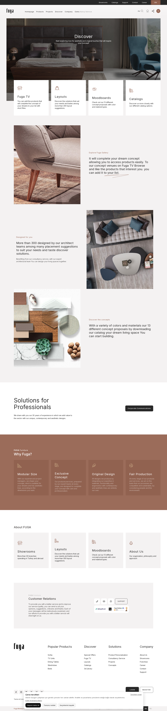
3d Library (88, 669)
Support (125, 2)
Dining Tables (53, 662)
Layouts (87, 662)
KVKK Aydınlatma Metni (33, 701)
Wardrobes (52, 665)
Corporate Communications (139, 408)
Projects (49, 12)
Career (144, 2)
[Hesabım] (147, 11)
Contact (135, 2)
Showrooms (103, 2)
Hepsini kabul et (33, 705)
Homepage (29, 12)
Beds (50, 669)
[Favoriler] (158, 11)
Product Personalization (118, 655)
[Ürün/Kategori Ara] (142, 11)
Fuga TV (87, 658)
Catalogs (115, 2)
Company (69, 12)
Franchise (144, 662)
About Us (143, 655)
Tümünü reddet (49, 705)
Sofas (50, 655)
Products (40, 12)
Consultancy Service (83, 12)
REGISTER (146, 690)
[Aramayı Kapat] (135, 11)
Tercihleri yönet (136, 694)
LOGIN (132, 690)
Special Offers (90, 655)
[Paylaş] (153, 11)
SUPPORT (121, 601)
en (156, 2)
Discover (59, 12)
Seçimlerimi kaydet (67, 705)
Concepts (112, 665)
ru (151, 709)
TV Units (51, 658)
